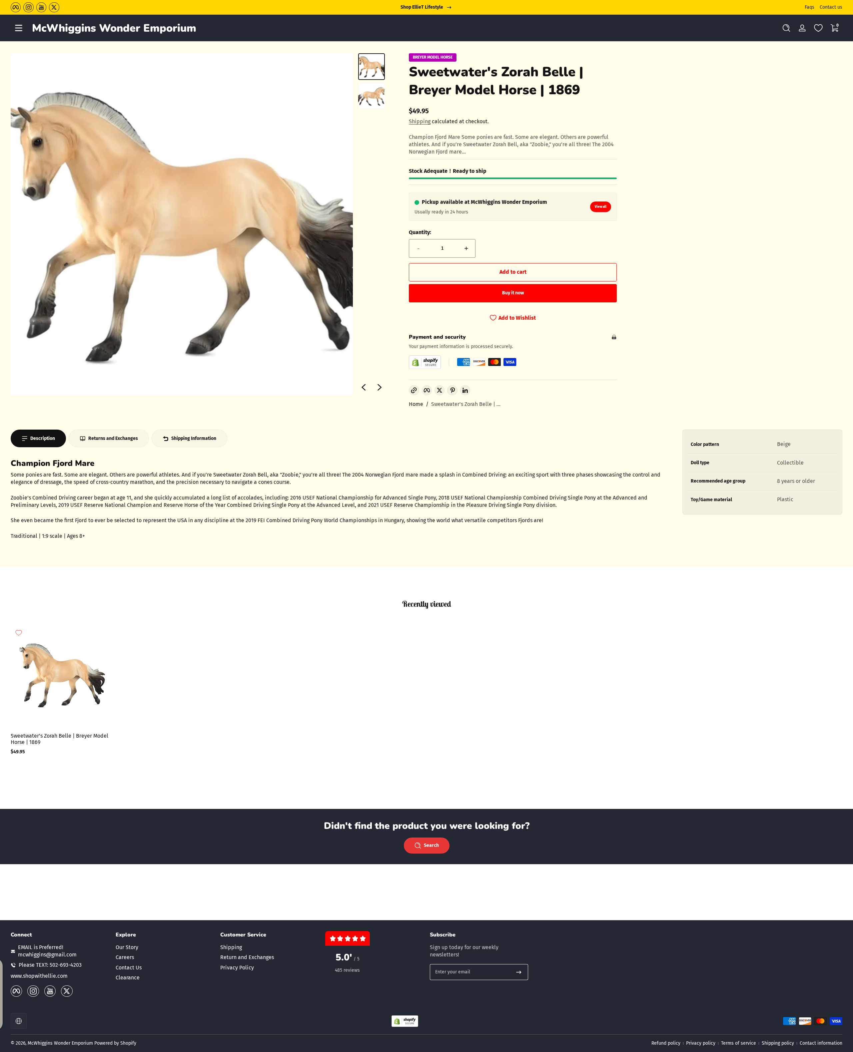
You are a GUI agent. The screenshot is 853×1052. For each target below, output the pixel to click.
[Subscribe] (518, 972)
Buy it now (513, 293)
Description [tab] (42, 438)
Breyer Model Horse (432, 57)
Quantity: (420, 232)
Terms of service (738, 1043)
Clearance (128, 977)
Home (416, 404)
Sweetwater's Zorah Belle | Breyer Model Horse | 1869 (59, 739)
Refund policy (665, 1043)
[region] (426, 7)
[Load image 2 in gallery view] (371, 96)
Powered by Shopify (115, 1043)
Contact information (821, 1043)
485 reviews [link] (347, 970)
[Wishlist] (818, 28)
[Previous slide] (364, 387)
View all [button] (600, 207)
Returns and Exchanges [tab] (113, 438)
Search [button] (431, 845)
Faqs (809, 7)
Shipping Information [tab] (193, 438)
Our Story (127, 947)
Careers (125, 957)
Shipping (419, 121)
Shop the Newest (421, 7)
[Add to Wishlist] (19, 633)
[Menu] (19, 28)
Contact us (831, 7)
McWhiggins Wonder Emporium (61, 1043)
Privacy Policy (237, 967)
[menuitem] (165, 947)
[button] (786, 28)
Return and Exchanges (247, 957)
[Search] (786, 28)
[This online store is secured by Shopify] (425, 362)
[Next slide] (380, 387)
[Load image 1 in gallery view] (371, 66)
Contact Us (129, 967)
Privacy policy (700, 1043)
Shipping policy (778, 1043)
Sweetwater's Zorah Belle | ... (465, 404)
